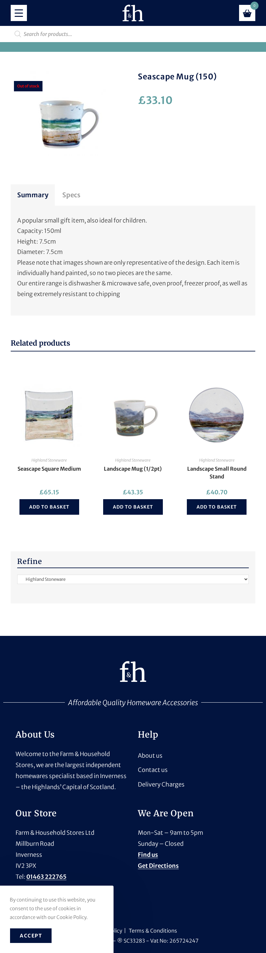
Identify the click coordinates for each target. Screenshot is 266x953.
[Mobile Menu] (19, 13)
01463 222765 (46, 876)
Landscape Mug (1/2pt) (133, 468)
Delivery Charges (161, 784)
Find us (148, 854)
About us (150, 755)
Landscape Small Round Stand (217, 472)
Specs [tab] (71, 195)
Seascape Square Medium (49, 468)
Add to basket (49, 507)
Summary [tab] (32, 195)
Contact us (153, 770)
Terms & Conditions (153, 930)
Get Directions (158, 865)
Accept (31, 936)
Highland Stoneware (49, 460)
